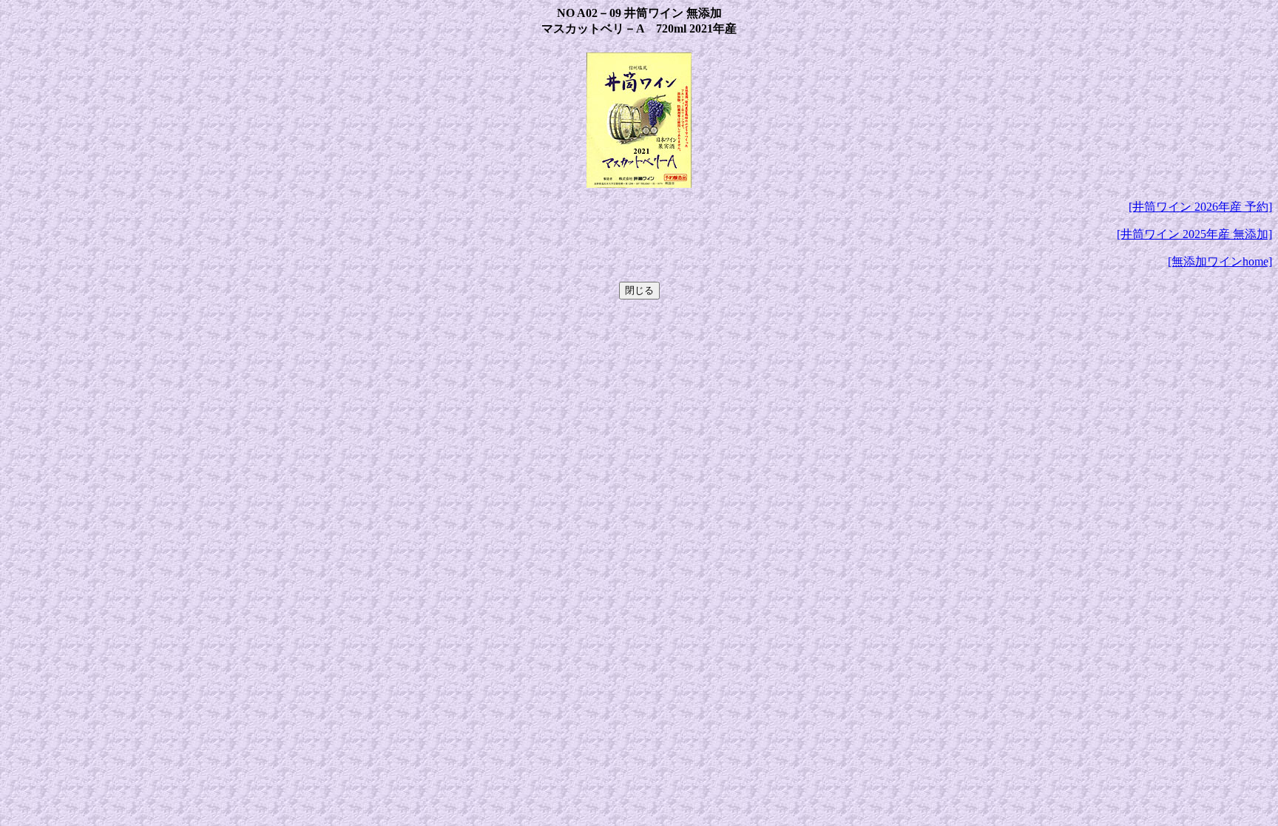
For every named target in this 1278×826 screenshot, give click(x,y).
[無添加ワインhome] (1220, 261)
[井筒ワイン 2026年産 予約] (1200, 206)
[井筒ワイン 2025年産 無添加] (1194, 234)
